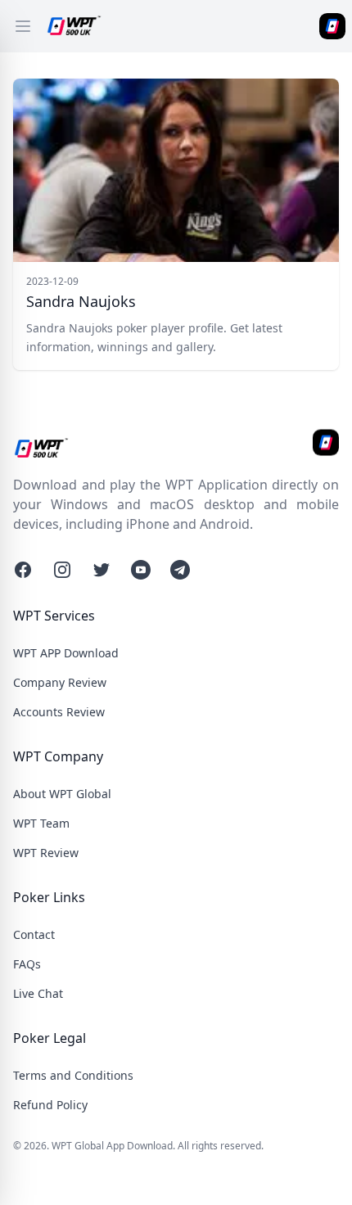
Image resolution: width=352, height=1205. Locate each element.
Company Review (59, 682)
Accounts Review (59, 712)
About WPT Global (62, 793)
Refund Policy (50, 1104)
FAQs (27, 964)
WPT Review (46, 852)
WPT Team (41, 823)
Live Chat (38, 993)
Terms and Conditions (73, 1075)
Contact (34, 934)
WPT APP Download (66, 653)
